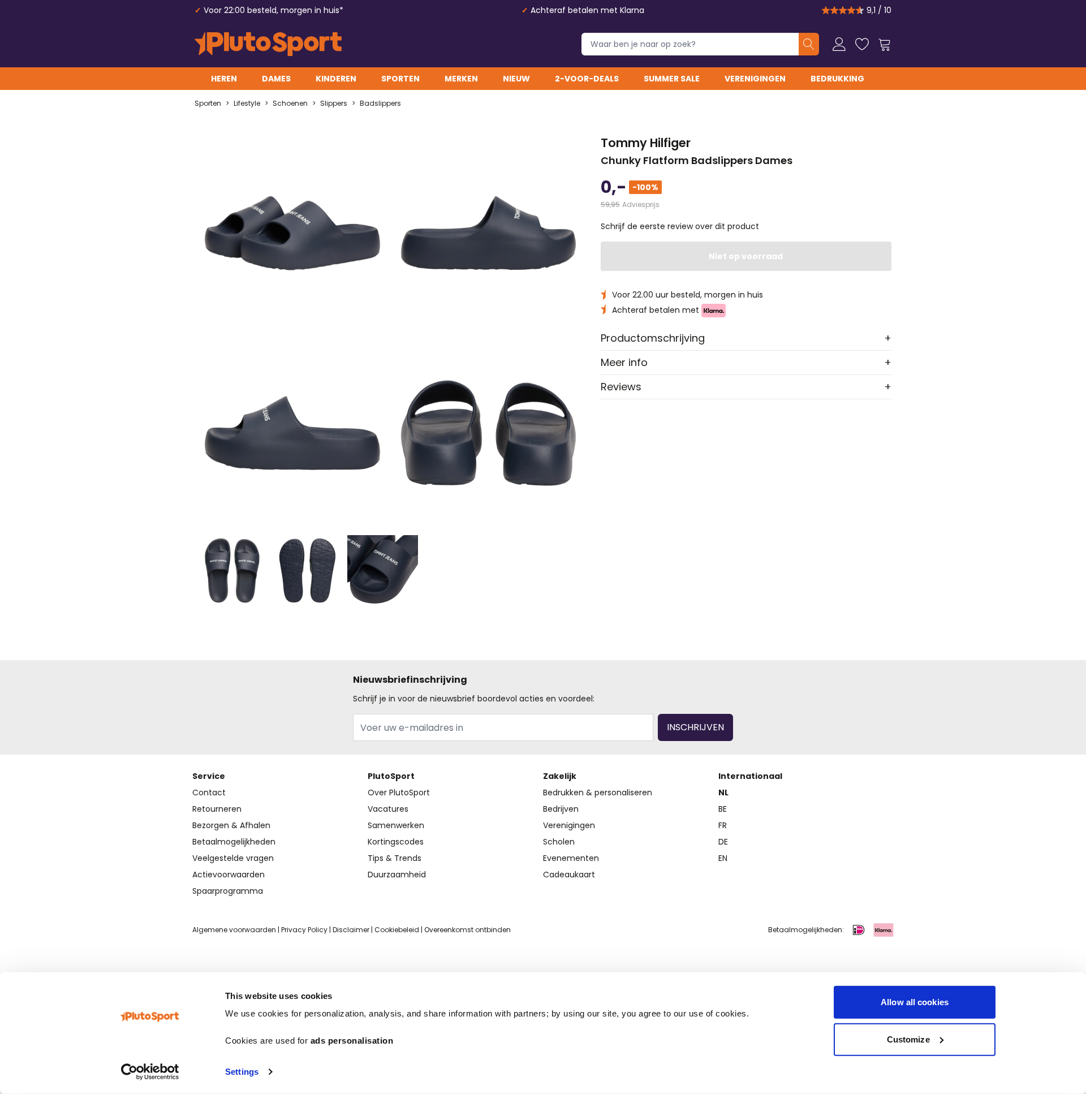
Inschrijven (695, 727)
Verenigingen (755, 78)
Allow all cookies (915, 1002)
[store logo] (268, 44)
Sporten (400, 78)
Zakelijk (559, 776)
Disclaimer (351, 929)
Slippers (333, 103)
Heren (224, 78)
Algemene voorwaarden (234, 929)
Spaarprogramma (227, 891)
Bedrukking (837, 78)
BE (722, 809)
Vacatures (388, 809)
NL (723, 792)
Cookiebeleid (396, 929)
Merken (461, 78)
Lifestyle (247, 103)
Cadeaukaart (569, 874)
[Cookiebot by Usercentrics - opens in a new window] (150, 1071)
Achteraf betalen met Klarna (587, 10)
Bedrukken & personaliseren (597, 792)
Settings (241, 1071)
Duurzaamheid (397, 874)
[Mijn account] (839, 44)
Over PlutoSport (399, 792)
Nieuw (516, 78)
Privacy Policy (304, 929)
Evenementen (571, 858)
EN (722, 858)
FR (722, 825)
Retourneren (217, 809)
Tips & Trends (394, 858)
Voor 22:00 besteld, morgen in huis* (273, 10)
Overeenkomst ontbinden (467, 929)
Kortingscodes (396, 841)
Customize (908, 1039)
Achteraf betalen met (656, 310)
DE (723, 841)
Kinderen (336, 78)
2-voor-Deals (587, 78)
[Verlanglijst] (862, 44)
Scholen (559, 841)
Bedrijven (561, 809)
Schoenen (290, 103)
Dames (276, 78)
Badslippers (380, 103)
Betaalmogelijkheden (233, 841)
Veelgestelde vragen (233, 858)
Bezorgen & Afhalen (231, 825)
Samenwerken (396, 825)
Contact (209, 792)
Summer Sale (672, 78)
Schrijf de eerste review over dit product (680, 226)
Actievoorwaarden (228, 874)
